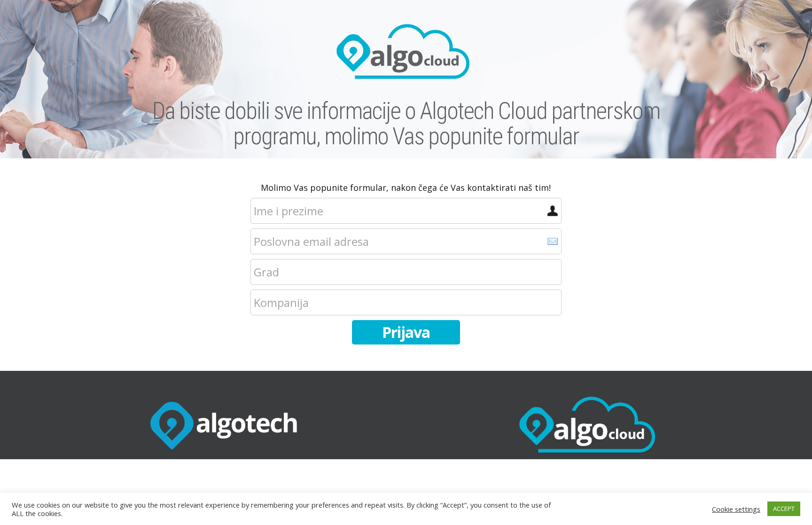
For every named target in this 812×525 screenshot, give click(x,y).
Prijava (406, 332)
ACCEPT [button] (784, 508)
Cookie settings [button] (736, 509)
